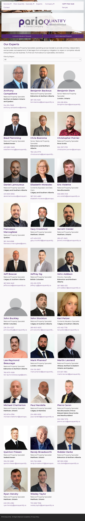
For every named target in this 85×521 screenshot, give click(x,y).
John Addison (65, 274)
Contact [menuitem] (7, 7)
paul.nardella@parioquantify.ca (42, 417)
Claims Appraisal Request (63, 36)
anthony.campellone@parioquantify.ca (16, 107)
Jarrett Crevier (65, 229)
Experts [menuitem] (39, 4)
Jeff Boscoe (10, 274)
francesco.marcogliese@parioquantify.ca (16, 243)
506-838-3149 (62, 194)
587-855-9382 (62, 461)
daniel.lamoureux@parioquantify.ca (16, 196)
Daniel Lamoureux (14, 184)
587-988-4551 (62, 286)
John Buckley (11, 318)
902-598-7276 (62, 419)
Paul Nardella (38, 405)
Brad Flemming (12, 138)
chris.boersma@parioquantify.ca (42, 154)
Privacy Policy (35, 517)
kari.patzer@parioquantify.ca (68, 330)
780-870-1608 (9, 372)
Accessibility (26, 517)
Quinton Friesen (13, 452)
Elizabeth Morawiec (41, 184)
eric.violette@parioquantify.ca (68, 196)
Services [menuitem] (7, 4)
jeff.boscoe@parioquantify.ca (14, 285)
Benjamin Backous (40, 90)
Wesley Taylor (38, 494)
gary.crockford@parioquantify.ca (42, 240)
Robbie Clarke (65, 452)
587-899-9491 (9, 283)
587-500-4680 (35, 196)
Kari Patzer (63, 318)
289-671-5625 (62, 238)
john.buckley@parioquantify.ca (15, 330)
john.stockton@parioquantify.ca (42, 330)
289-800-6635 (35, 328)
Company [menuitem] (49, 4)
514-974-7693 (9, 105)
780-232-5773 (35, 152)
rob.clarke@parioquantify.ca (67, 463)
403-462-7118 (62, 328)
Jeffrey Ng (36, 274)
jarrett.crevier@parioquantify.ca (69, 240)
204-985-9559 (35, 414)
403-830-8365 (9, 194)
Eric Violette (64, 184)
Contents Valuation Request (21, 36)
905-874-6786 (9, 414)
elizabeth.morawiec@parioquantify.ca (42, 199)
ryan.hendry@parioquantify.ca (15, 505)
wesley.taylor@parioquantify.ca (42, 505)
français (65, 7)
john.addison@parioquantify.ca (68, 288)
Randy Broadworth (41, 452)
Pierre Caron (64, 405)
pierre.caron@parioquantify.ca (68, 421)
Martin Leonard (66, 360)
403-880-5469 (9, 147)
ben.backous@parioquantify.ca (42, 102)
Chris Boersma (38, 138)
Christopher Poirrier (68, 138)
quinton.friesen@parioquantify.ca (16, 463)
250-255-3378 (35, 283)
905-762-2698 (35, 461)
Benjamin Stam (66, 90)
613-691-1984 (62, 372)
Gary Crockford (38, 229)
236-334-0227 (9, 328)
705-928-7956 (35, 503)
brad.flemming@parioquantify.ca (16, 149)
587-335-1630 (35, 100)
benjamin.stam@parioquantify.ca (69, 104)
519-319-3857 (35, 369)
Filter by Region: (9, 56)
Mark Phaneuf (38, 360)
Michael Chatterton (15, 405)
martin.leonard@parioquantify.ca (69, 374)
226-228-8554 (62, 102)
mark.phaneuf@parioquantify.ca (42, 372)
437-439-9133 (35, 238)
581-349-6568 (9, 241)
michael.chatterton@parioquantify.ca (16, 417)
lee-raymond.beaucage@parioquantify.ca (16, 375)
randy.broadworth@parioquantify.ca (42, 463)
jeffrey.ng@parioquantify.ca (40, 285)
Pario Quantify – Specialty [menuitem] (23, 4)
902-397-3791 (62, 147)
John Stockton (38, 318)
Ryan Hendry (11, 494)
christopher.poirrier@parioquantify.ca (69, 149)
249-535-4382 (9, 503)
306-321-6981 (9, 461)
